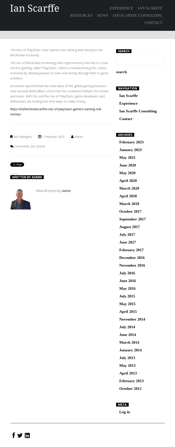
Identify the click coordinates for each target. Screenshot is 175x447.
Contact (153, 23)
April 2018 (128, 196)
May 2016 (127, 288)
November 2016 (132, 265)
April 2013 (128, 373)
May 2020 (127, 173)
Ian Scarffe (150, 8)
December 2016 (132, 257)
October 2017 (130, 211)
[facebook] (13, 435)
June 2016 (127, 281)
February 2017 (131, 250)
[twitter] (20, 435)
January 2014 (130, 350)
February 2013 (131, 381)
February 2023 (131, 142)
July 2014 (127, 327)
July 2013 (127, 358)
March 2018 (129, 204)
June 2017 (127, 242)
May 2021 (127, 157)
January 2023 (130, 150)
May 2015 (127, 304)
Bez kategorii (22, 137)
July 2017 (127, 234)
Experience (121, 8)
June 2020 (127, 165)
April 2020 (128, 180)
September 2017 (132, 219)
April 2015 (128, 311)
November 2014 (132, 319)
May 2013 (127, 365)
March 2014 (129, 342)
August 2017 (129, 227)
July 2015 (127, 296)
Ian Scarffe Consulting (137, 15)
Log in (124, 412)
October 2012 (130, 388)
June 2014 (127, 335)
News (102, 15)
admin (78, 137)
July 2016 (127, 273)
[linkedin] (27, 435)
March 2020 (129, 188)
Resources (81, 15)
